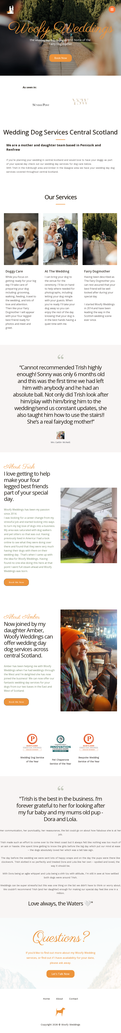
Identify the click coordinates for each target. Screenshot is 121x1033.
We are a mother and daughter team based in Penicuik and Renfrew (53, 147)
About (59, 998)
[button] (60, 58)
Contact (73, 998)
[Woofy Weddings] (10, 9)
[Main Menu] (112, 9)
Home (46, 998)
